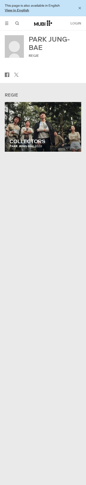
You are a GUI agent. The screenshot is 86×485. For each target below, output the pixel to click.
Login (75, 23)
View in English (17, 10)
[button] (6, 23)
